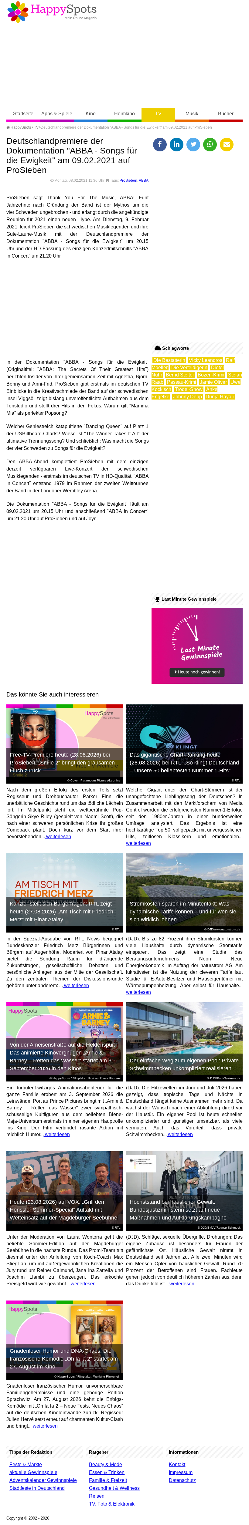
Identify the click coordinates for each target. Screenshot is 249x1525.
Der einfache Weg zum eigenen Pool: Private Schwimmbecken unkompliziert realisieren (184, 1064)
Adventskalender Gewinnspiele (43, 1480)
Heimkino (124, 113)
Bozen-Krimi (211, 374)
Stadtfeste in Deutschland (37, 1488)
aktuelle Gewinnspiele (33, 1472)
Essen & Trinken (106, 1472)
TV (158, 113)
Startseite (23, 113)
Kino (91, 113)
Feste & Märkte (25, 1464)
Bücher (226, 113)
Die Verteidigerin (189, 367)
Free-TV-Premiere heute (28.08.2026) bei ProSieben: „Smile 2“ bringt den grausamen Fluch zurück (62, 763)
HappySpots (20, 127)
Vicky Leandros (205, 360)
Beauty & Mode (105, 1464)
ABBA (143, 180)
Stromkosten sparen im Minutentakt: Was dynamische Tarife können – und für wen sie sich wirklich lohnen (183, 912)
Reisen (96, 1496)
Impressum (181, 1472)
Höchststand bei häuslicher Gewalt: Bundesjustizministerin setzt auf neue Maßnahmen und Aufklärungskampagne (178, 1210)
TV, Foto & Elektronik (112, 1503)
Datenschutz (182, 1480)
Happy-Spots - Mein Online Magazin (51, 12)
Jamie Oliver (213, 382)
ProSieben (128, 180)
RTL (237, 780)
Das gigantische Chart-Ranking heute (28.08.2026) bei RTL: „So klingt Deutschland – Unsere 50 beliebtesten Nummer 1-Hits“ (184, 763)
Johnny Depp (187, 396)
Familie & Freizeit (108, 1480)
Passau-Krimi (181, 382)
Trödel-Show (189, 389)
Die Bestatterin (169, 360)
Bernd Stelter (180, 374)
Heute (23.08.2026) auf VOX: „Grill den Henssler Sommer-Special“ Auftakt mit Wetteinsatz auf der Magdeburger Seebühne (63, 1210)
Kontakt (177, 1464)
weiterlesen (58, 836)
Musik (192, 113)
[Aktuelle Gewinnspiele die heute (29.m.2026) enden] (197, 682)
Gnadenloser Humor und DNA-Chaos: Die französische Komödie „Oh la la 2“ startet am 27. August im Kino (64, 1359)
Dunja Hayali (220, 396)
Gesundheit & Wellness (114, 1488)
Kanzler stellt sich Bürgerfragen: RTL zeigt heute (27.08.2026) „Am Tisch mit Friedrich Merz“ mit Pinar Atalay (61, 912)
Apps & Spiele (56, 113)
